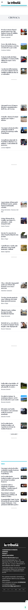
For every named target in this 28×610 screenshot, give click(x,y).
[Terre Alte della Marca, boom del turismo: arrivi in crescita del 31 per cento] (24, 46)
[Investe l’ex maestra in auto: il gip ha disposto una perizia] (24, 235)
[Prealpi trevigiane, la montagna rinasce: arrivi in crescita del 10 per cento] (24, 398)
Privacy (4, 553)
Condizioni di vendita (9, 550)
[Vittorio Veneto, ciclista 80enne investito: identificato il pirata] (24, 312)
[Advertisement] (14, 10)
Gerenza (5, 552)
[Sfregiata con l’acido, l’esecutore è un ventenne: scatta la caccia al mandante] (24, 411)
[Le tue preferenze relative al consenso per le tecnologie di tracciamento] (25, 607)
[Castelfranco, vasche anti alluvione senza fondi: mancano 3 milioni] (24, 248)
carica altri (14, 434)
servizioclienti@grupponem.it (11, 586)
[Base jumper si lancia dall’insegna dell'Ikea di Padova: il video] (24, 493)
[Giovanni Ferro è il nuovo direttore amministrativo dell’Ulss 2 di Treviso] (24, 108)
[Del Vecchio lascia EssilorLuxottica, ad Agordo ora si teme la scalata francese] (24, 426)
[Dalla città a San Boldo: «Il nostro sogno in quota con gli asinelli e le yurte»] (24, 386)
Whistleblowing (8, 555)
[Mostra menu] (2, 2)
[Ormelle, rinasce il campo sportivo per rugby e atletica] (24, 119)
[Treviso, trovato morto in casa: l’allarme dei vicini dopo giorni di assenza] (24, 300)
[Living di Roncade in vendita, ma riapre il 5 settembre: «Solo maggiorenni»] (24, 221)
